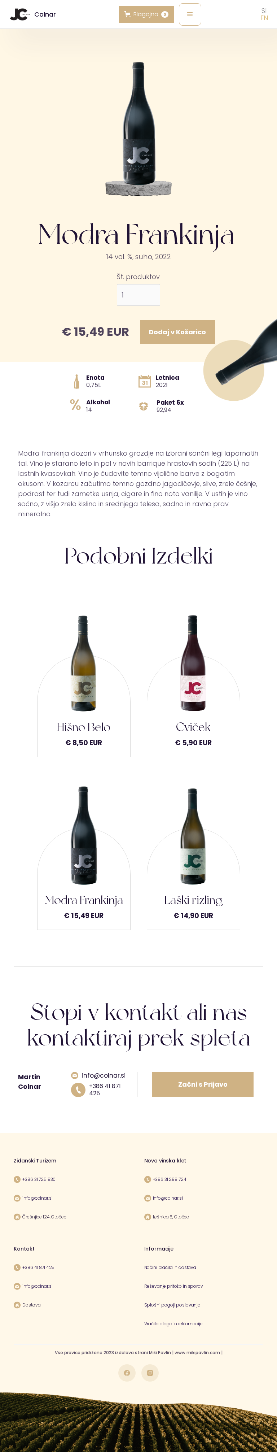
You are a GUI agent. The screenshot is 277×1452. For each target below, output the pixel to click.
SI (264, 10)
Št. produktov (138, 277)
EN (264, 18)
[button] (190, 14)
